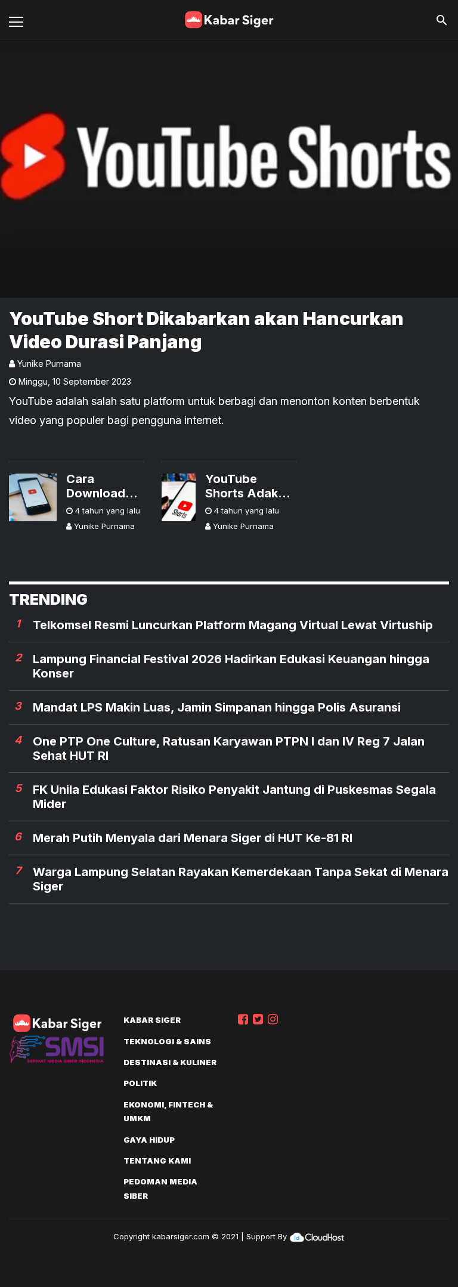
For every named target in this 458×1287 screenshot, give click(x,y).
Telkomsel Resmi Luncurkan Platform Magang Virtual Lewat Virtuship (233, 625)
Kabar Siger (152, 1020)
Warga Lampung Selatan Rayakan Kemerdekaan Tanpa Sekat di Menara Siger (240, 879)
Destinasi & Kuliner (169, 1062)
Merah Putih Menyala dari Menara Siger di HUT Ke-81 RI (192, 838)
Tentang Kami (157, 1160)
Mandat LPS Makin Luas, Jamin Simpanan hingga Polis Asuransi (217, 707)
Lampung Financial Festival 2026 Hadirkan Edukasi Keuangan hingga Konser (231, 666)
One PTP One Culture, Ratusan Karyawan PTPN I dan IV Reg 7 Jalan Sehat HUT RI (229, 748)
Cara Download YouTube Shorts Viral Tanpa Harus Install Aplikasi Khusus (103, 486)
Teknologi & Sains (167, 1041)
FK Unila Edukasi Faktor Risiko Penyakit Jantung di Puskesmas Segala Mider (234, 796)
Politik (140, 1083)
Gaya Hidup (149, 1139)
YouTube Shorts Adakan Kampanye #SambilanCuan (250, 486)
